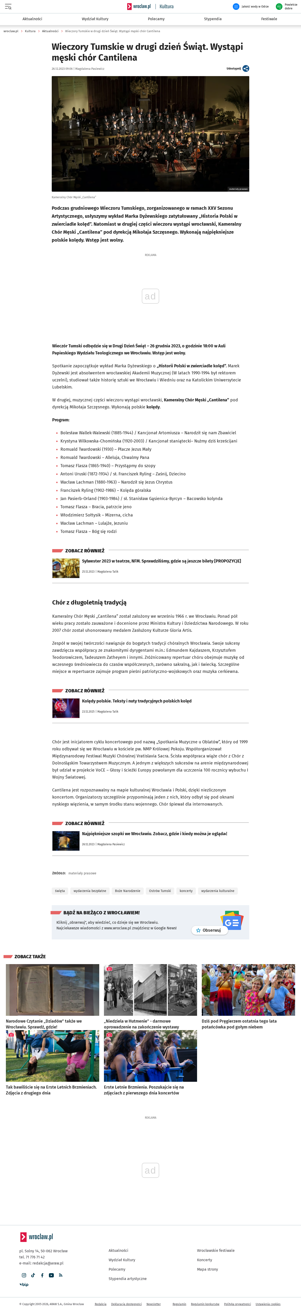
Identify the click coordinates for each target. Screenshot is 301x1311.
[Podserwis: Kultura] (164, 6)
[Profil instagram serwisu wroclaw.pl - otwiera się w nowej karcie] (24, 1275)
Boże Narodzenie (127, 891)
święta (60, 891)
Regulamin (179, 1304)
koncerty (186, 891)
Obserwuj (215, 930)
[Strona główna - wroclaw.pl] (138, 6)
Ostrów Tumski (160, 891)
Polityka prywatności (237, 1304)
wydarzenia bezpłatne (90, 891)
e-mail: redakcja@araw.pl (41, 1263)
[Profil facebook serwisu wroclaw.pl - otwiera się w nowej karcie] (42, 1275)
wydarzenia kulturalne (217, 891)
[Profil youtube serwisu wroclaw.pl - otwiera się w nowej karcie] (51, 1275)
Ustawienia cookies (268, 1304)
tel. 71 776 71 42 (32, 1257)
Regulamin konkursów (205, 1304)
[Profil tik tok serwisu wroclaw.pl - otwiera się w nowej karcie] (33, 1275)
